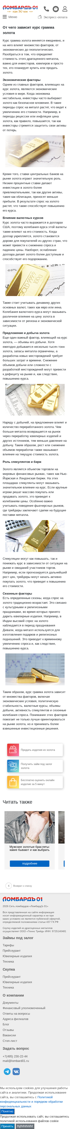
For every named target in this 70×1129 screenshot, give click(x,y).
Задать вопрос (16, 1048)
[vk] (16, 1071)
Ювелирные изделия (17, 956)
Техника (8, 961)
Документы (10, 1002)
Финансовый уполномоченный (24, 1008)
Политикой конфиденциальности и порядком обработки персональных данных (31, 1102)
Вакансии (9, 1035)
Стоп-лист (10, 1041)
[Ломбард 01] (22, 899)
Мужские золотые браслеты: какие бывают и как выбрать (30, 848)
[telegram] (7, 1071)
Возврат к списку (22, 886)
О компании (13, 995)
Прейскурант (12, 950)
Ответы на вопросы (16, 1013)
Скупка (9, 969)
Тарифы (8, 945)
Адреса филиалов (15, 1019)
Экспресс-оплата (55, 17)
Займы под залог (18, 938)
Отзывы (8, 1030)
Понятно (7, 1111)
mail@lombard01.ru (16, 1061)
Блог (6, 1024)
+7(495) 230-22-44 (15, 1056)
